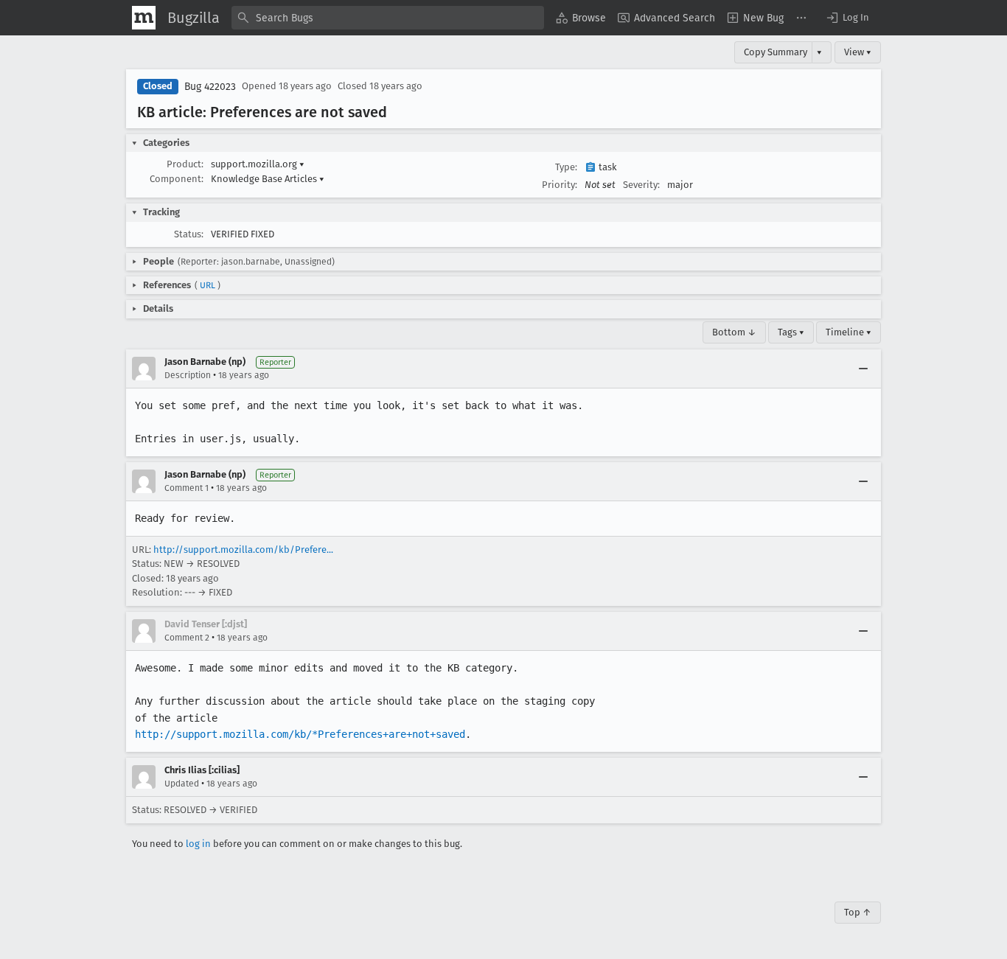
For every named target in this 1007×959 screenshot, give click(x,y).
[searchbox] (387, 17)
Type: (566, 166)
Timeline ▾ (848, 332)
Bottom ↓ (734, 332)
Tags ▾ (791, 332)
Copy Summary (775, 51)
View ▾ (857, 51)
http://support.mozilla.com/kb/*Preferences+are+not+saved (300, 734)
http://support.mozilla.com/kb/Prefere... (243, 549)
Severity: (641, 184)
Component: (176, 178)
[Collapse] (863, 368)
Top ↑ (857, 912)
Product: (185, 164)
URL (207, 285)
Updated (181, 783)
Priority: (559, 184)
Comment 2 (186, 637)
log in (198, 843)
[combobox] (387, 17)
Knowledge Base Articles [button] (267, 178)
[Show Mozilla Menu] (144, 17)
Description (187, 375)
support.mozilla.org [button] (257, 164)
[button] (847, 17)
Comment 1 (186, 488)
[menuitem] (581, 17)
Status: (188, 234)
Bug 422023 (210, 86)
